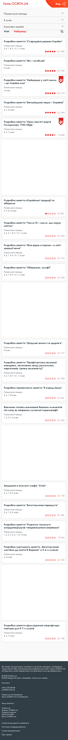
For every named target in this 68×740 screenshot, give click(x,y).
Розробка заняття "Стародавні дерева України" (33, 41)
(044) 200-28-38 (8, 687)
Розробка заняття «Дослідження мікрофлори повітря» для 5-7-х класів (31, 627)
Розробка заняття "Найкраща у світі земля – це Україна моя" (30, 81)
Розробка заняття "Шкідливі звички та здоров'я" (33, 342)
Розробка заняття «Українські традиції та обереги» (29, 202)
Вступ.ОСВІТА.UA (9, 716)
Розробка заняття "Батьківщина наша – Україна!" (34, 102)
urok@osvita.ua (8, 690)
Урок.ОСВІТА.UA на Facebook (15, 697)
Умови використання (11, 731)
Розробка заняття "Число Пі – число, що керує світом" (32, 224)
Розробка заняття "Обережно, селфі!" (27, 267)
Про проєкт (7, 734)
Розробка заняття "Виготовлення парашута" (31, 505)
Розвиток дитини (9, 712)
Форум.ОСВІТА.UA (10, 710)
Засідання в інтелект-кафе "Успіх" (25, 485)
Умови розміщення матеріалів (15, 723)
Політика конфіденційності (14, 727)
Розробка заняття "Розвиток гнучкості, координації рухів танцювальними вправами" (32, 526)
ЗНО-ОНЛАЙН (8, 714)
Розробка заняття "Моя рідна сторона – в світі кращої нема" (32, 247)
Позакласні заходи (13, 46)
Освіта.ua (6, 708)
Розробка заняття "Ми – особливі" (24, 60)
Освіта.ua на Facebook (12, 695)
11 (18, 48)
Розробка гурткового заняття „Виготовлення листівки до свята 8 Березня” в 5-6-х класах (31, 548)
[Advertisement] (34, 167)
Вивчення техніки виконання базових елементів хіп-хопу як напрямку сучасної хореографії (33, 409)
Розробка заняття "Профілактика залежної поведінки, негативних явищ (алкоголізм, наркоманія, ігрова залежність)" (30, 365)
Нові (6, 31)
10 (15, 48)
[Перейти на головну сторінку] (15, 4)
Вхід (58, 3)
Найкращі (20, 31)
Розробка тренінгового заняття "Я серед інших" (33, 387)
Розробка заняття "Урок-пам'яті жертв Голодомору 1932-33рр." (27, 123)
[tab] (34, 13)
